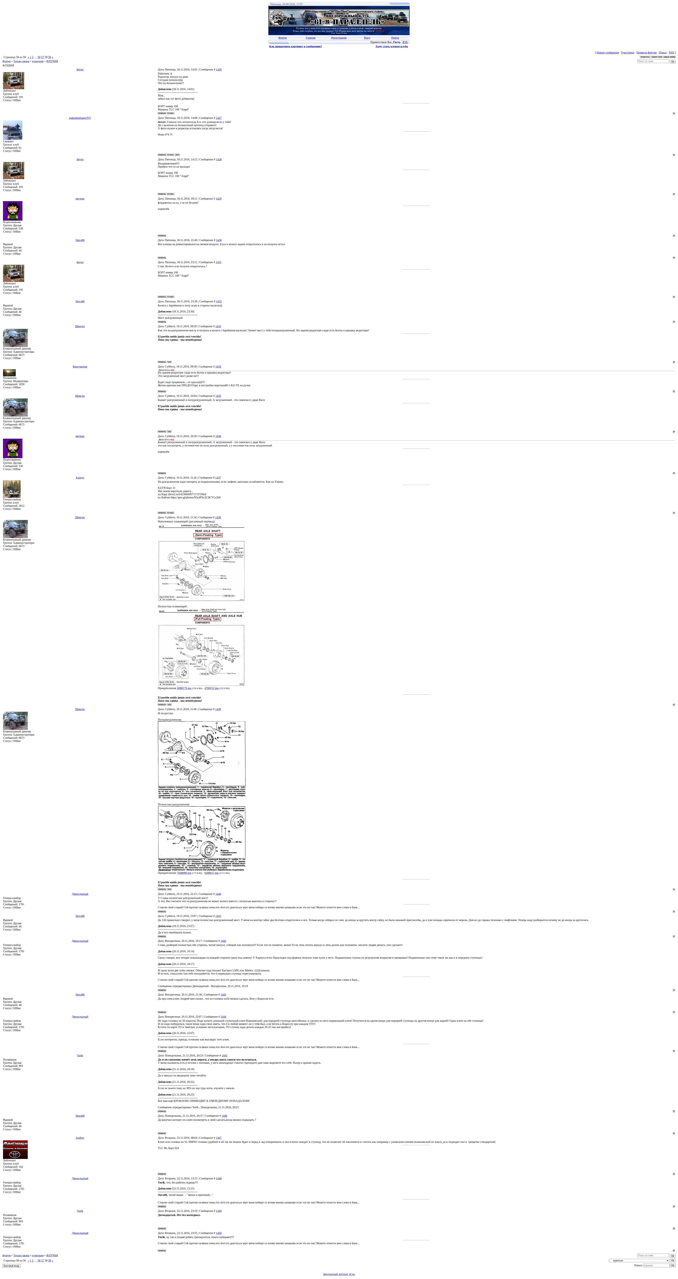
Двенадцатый (80, 893)
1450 (219, 1232)
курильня (37, 61)
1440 (218, 893)
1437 (218, 477)
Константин (80, 366)
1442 (223, 940)
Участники (627, 52)
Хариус (80, 477)
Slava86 (80, 240)
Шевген (80, 326)
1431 (218, 262)
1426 (219, 69)
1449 (219, 1210)
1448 (219, 1178)
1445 (224, 1055)
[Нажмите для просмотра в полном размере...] (202, 600)
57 (42, 57)
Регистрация (338, 37)
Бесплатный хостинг (335, 1274)
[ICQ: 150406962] (169, 362)
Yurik (80, 1055)
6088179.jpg (184, 688)
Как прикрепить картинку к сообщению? (295, 46)
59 (49, 57)
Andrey (80, 1137)
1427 (219, 117)
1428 (219, 159)
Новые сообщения (608, 52)
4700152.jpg (211, 688)
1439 (218, 709)
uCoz (352, 1274)
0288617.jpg (211, 872)
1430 (219, 240)
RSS (405, 42)
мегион (80, 198)
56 (39, 57)
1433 (218, 326)
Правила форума (647, 52)
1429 (218, 198)
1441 (218, 915)
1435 (218, 395)
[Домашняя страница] (177, 155)
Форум (282, 37)
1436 (218, 436)
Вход (367, 37)
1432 (219, 301)
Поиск (395, 37)
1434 (218, 366)
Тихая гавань (21, 61)
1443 (223, 994)
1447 (219, 1137)
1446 (224, 1115)
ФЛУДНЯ (52, 61)
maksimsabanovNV (80, 117)
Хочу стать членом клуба (392, 46)
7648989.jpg (184, 872)
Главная (310, 37)
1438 (218, 517)
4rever (80, 69)
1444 (223, 1016)
